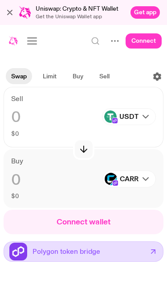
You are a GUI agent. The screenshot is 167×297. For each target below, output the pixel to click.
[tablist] (60, 76)
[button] (9, 12)
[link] (145, 12)
